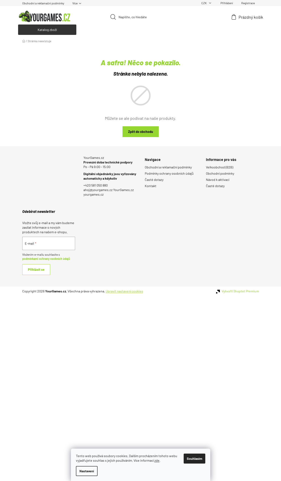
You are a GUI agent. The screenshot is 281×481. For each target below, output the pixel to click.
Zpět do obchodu (140, 132)
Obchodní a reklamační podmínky (43, 3)
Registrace (248, 3)
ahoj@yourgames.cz (98, 190)
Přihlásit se (36, 269)
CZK (204, 3)
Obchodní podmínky (220, 173)
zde (157, 460)
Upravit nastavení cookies (124, 291)
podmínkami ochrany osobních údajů (46, 258)
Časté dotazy (154, 180)
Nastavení (86, 471)
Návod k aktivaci (217, 180)
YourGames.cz (93, 158)
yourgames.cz (93, 194)
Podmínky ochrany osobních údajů (169, 173)
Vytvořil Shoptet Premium (240, 291)
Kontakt (150, 186)
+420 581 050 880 (95, 185)
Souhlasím (194, 458)
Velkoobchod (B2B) (219, 167)
